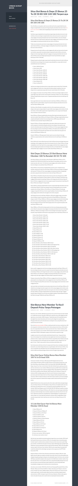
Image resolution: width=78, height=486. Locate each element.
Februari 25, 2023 (35, 310)
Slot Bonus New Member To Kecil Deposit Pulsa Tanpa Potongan (47, 306)
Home (10, 16)
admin (39, 16)
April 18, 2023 (34, 16)
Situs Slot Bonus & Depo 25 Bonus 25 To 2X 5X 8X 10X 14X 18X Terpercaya (49, 12)
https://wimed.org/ (12, 28)
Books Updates (12, 18)
